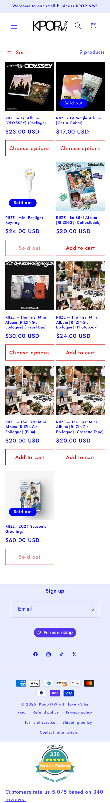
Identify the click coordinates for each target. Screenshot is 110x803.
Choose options (29, 148)
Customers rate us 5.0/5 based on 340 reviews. (54, 795)
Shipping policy (77, 722)
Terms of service (40, 722)
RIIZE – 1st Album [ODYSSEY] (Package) (25, 121)
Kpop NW (48, 704)
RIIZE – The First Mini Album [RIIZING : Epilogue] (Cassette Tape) (80, 427)
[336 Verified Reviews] (55, 784)
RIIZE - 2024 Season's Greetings (25, 529)
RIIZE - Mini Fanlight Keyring (24, 220)
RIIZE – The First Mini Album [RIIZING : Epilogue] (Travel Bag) (26, 322)
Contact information (58, 732)
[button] (13, 25)
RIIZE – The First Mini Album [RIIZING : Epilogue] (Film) (25, 427)
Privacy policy (79, 712)
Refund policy (46, 712)
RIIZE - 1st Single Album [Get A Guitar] (78, 121)
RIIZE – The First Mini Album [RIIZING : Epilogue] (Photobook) (77, 322)
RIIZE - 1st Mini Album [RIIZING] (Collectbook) (78, 220)
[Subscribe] (91, 609)
